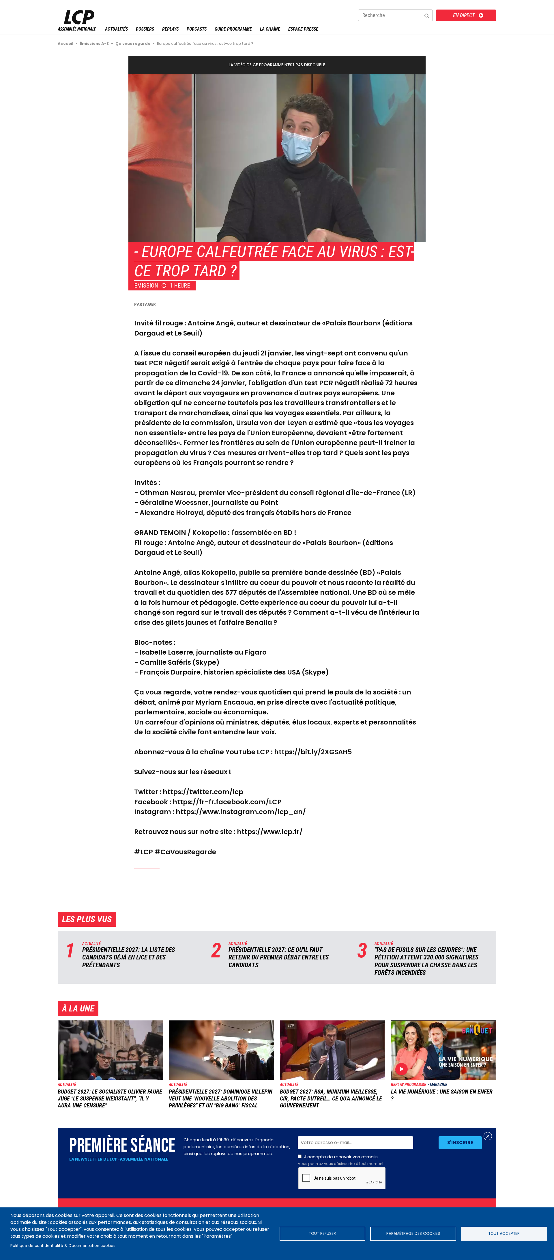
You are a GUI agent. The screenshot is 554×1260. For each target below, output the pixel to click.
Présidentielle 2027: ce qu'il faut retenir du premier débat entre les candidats (279, 957)
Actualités (116, 29)
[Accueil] (77, 29)
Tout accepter (504, 1233)
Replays (170, 29)
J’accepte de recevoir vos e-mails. (340, 1160)
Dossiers (145, 29)
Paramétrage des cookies (413, 1233)
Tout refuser (322, 1233)
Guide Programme (233, 29)
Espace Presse (303, 29)
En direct (464, 15)
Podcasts (197, 29)
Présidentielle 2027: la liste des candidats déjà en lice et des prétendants (128, 957)
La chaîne (270, 29)
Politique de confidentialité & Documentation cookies (62, 1245)
